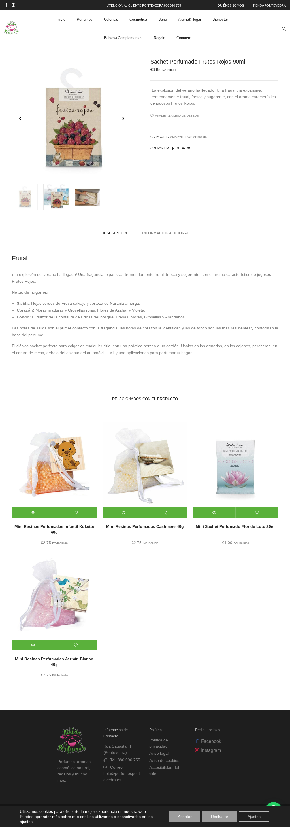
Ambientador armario (189, 136)
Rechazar (219, 816)
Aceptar (185, 816)
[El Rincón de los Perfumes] (11, 33)
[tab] (114, 233)
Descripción (114, 233)
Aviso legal (159, 753)
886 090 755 (129, 760)
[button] (123, 118)
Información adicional (165, 233)
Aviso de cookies (164, 760)
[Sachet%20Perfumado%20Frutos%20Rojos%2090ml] (173, 148)
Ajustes (254, 816)
